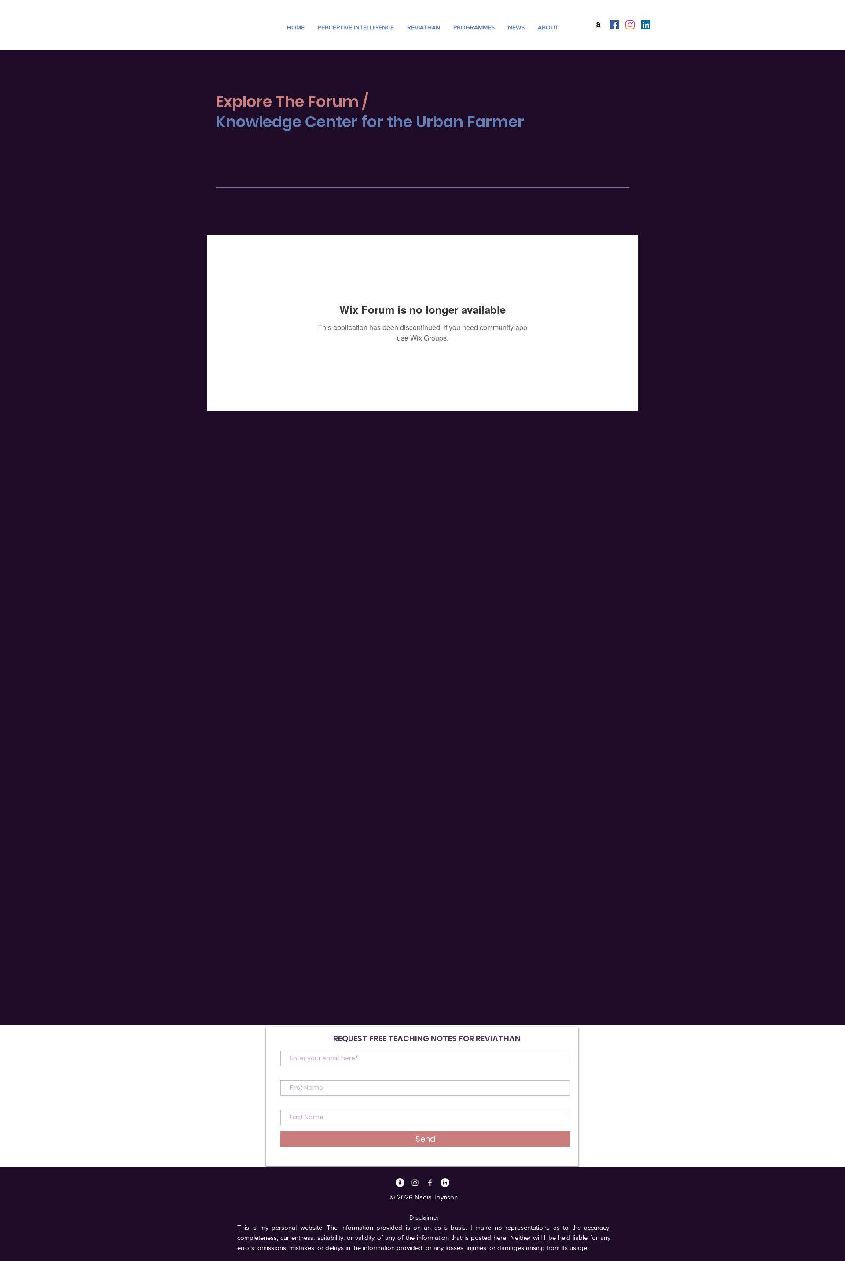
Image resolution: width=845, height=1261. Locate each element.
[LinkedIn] (645, 24)
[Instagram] (630, 24)
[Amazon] (598, 24)
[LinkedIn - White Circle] (445, 1182)
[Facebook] (614, 24)
